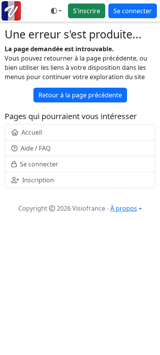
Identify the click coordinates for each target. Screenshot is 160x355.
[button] (56, 11)
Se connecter (132, 11)
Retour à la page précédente (80, 95)
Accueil (31, 132)
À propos (123, 208)
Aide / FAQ (36, 148)
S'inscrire (86, 11)
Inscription (38, 180)
